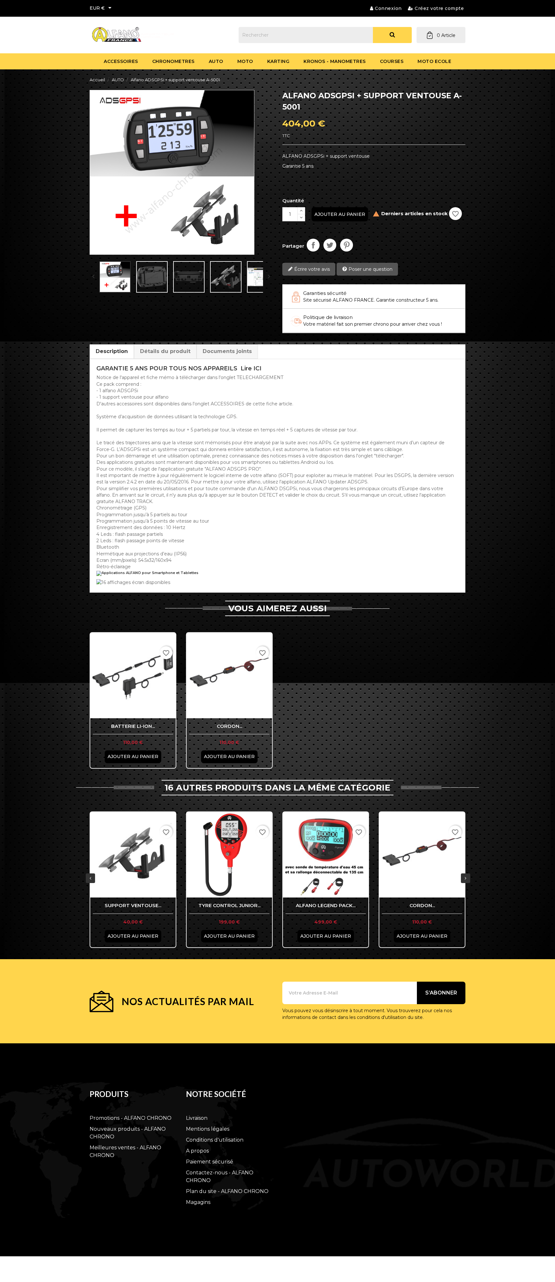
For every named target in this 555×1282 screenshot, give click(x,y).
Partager (313, 245)
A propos (197, 1151)
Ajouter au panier (339, 214)
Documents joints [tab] (227, 351)
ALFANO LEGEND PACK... (326, 905)
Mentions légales (207, 1129)
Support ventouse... (133, 905)
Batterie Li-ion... (133, 726)
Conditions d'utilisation (214, 1140)
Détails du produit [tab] (165, 351)
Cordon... (229, 726)
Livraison (196, 1118)
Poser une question (369, 269)
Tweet (329, 245)
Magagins (198, 1202)
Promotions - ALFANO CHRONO (131, 1118)
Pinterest (346, 245)
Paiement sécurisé (209, 1162)
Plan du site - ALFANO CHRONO (227, 1191)
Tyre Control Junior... (229, 905)
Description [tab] (112, 351)
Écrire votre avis (311, 269)
